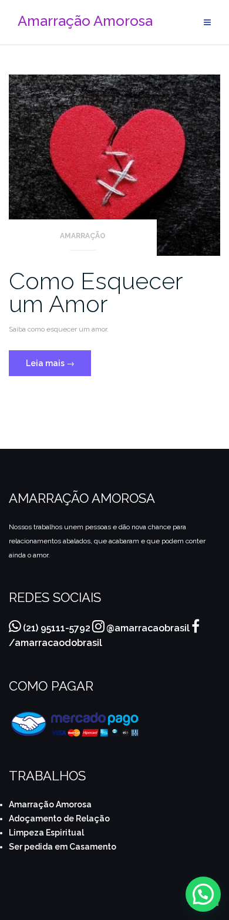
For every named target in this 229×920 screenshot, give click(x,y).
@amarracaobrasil (148, 628)
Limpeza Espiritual (46, 832)
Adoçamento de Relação (59, 818)
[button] (203, 894)
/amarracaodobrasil (55, 642)
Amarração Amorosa (50, 804)
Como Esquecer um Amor (96, 292)
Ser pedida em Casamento (62, 846)
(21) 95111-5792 (56, 628)
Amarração (83, 236)
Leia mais (58, 359)
